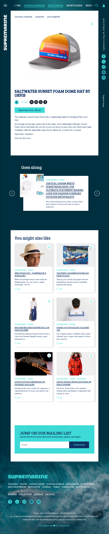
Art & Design (55, 5)
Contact (38, 494)
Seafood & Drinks (17, 487)
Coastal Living (37, 484)
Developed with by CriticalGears (54, 526)
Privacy (50, 494)
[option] (54, 193)
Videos (56, 487)
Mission (12, 494)
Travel (23, 484)
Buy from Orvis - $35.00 (30, 110)
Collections (68, 487)
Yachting (13, 484)
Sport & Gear (74, 5)
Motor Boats (82, 487)
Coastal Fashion (34, 5)
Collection (25, 494)
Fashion (39, 16)
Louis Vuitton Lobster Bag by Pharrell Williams (30, 383)
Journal (46, 487)
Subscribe (79, 444)
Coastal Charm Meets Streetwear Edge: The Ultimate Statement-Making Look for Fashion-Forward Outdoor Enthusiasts (64, 190)
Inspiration (34, 487)
